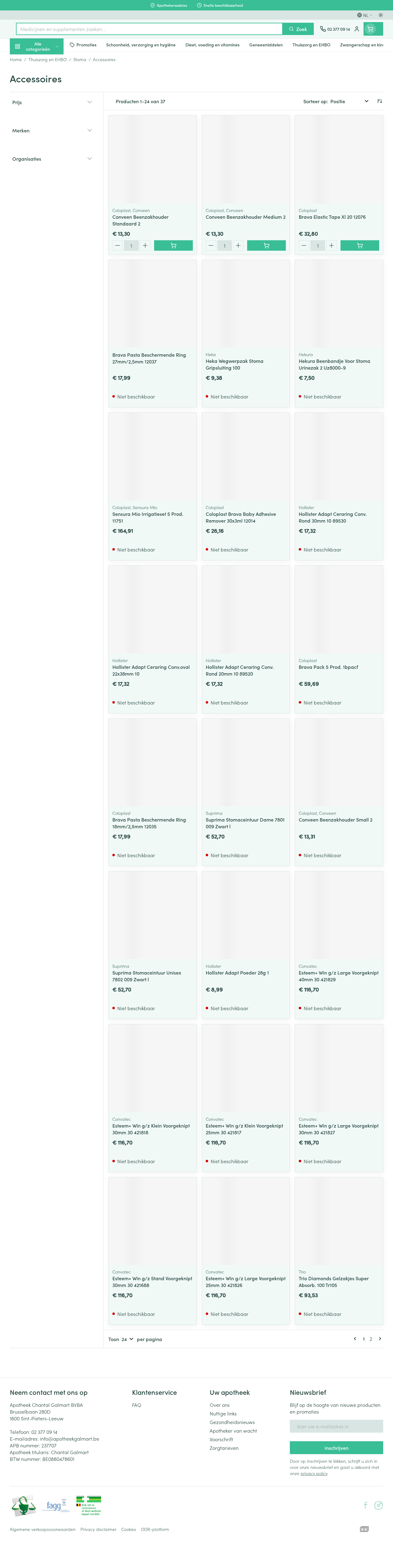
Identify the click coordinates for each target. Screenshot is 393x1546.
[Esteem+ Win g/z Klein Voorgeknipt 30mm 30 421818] (152, 1068)
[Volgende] (379, 1338)
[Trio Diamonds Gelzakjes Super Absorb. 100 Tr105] (339, 1221)
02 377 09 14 (44, 1431)
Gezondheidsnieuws (232, 1421)
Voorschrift (221, 1439)
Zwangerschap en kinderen (49, 115)
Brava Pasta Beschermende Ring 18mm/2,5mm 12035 (149, 823)
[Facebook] (365, 1505)
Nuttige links (223, 1413)
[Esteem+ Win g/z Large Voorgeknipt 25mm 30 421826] (246, 1221)
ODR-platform (155, 1529)
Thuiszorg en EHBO (49, 162)
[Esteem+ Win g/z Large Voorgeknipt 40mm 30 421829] (339, 915)
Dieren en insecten (49, 176)
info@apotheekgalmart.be (69, 1438)
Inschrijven (336, 1447)
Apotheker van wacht (233, 1430)
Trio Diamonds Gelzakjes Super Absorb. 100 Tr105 (334, 1281)
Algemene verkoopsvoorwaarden (43, 1529)
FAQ (136, 1404)
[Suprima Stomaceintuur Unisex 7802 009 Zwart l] (152, 915)
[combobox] (149, 29)
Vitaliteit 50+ (49, 132)
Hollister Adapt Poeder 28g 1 (237, 972)
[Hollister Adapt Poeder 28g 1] (246, 915)
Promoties (26, 59)
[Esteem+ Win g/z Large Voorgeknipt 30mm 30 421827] (339, 1068)
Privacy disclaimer (98, 1529)
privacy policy (314, 1473)
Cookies (128, 1529)
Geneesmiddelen (49, 191)
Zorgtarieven (224, 1447)
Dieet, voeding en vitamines (49, 95)
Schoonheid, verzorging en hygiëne (49, 75)
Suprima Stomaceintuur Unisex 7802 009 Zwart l (146, 976)
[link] (356, 1338)
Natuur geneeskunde (49, 147)
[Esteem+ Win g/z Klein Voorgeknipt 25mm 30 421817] (246, 1068)
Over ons (220, 1404)
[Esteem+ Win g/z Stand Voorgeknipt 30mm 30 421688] (152, 1221)
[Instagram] (378, 1505)
